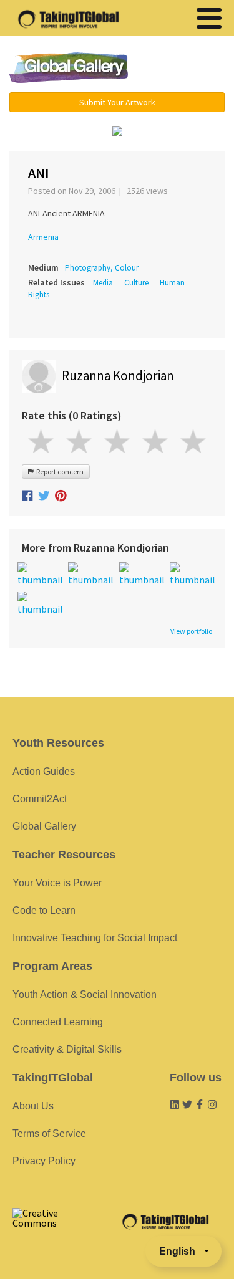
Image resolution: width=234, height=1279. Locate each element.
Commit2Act (39, 798)
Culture (136, 282)
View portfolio (191, 631)
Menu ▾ (183, 68)
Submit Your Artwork (117, 102)
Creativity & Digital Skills (67, 1049)
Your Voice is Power (57, 883)
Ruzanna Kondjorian (118, 375)
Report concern (59, 471)
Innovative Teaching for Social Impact (94, 937)
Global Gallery (68, 67)
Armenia (43, 236)
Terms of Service (49, 1133)
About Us (33, 1106)
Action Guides (43, 771)
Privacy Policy (44, 1161)
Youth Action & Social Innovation (84, 994)
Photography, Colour (102, 267)
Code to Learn (44, 910)
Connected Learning (57, 1022)
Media (103, 282)
